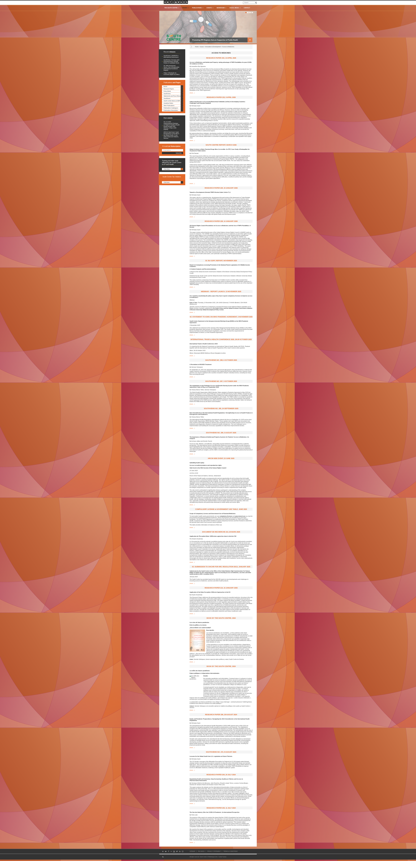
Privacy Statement (214, 851)
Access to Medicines (228, 46)
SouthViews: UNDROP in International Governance (171, 56)
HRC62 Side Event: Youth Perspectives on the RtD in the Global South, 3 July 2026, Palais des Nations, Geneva (171, 135)
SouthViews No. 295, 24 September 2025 (221, 408)
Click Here (167, 169)
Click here (167, 182)
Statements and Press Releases (173, 96)
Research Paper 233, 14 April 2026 (221, 58)
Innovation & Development (213, 46)
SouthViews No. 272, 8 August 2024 (221, 752)
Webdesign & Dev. (213, 856)
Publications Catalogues (171, 108)
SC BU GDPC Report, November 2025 (221, 261)
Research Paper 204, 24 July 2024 (221, 775)
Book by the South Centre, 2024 (221, 618)
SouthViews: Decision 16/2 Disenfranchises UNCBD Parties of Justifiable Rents (171, 61)
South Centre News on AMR (172, 101)
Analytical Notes (168, 103)
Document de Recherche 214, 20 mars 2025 (221, 532)
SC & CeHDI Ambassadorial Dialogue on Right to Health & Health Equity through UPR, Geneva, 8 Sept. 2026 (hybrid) (172, 125)
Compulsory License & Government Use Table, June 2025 (221, 509)
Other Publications (169, 105)
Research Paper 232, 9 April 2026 (221, 97)
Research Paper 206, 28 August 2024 (221, 714)
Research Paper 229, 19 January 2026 (221, 188)
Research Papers (169, 89)
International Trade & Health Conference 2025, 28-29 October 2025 (221, 339)
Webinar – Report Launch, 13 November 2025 (221, 291)
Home (197, 46)
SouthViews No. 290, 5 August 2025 (221, 433)
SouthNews (167, 98)
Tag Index (201, 851)
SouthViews (167, 93)
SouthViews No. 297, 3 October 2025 (221, 381)
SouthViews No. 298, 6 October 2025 (221, 360)
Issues (202, 46)
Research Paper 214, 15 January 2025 (221, 588)
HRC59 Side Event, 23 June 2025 (221, 458)
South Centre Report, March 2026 (221, 145)
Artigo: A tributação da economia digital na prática (172, 73)
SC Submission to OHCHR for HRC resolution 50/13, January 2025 (221, 567)
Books (165, 86)
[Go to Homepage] (173, 37)
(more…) (192, 93)
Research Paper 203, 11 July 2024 (221, 808)
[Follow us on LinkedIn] (181, 2)
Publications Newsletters (171, 110)
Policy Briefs (167, 91)
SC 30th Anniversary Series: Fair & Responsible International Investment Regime (171, 68)
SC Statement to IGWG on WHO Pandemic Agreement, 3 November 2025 (221, 317)
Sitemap (192, 851)
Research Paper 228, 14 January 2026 (221, 221)
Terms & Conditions (230, 851)
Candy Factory (222, 856)
